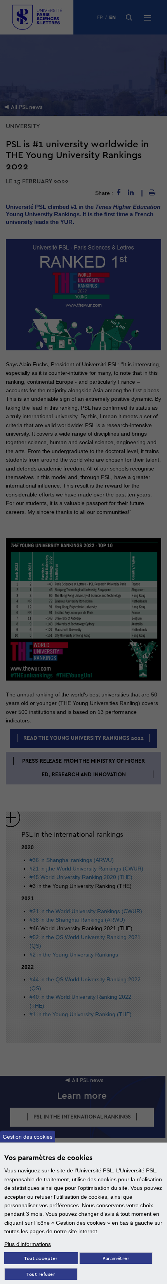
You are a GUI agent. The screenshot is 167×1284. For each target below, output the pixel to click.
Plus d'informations (27, 1244)
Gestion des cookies (27, 1137)
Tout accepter (41, 1258)
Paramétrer (116, 1258)
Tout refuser (40, 1274)
